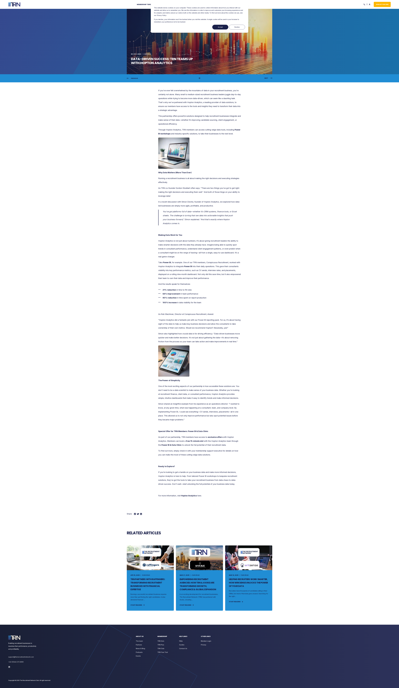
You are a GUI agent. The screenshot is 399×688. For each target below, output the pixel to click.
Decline (237, 27)
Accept (220, 27)
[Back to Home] (14, 4)
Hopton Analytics (173, 130)
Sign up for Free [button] (382, 4)
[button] (4, 684)
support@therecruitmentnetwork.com (21, 657)
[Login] (370, 4)
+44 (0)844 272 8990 (16, 662)
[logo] (14, 638)
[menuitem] (145, 4)
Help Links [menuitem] (183, 636)
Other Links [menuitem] (206, 636)
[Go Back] (199, 78)
